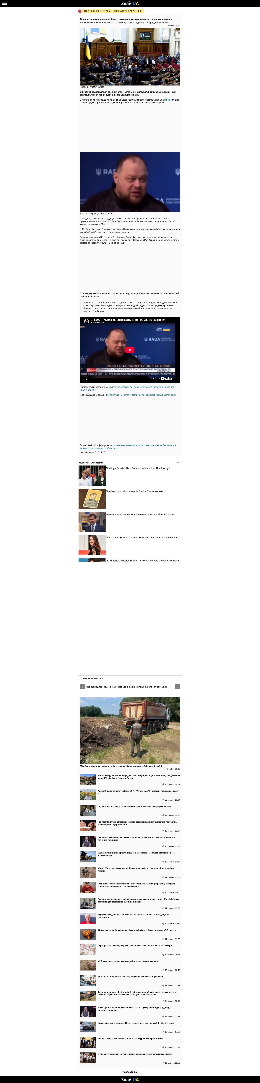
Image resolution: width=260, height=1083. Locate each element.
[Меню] (4, 3)
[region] (130, 127)
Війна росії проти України (97, 11)
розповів (167, 100)
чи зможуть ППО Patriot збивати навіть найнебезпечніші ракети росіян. (140, 395)
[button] (82, 686)
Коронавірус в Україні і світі (128, 11)
